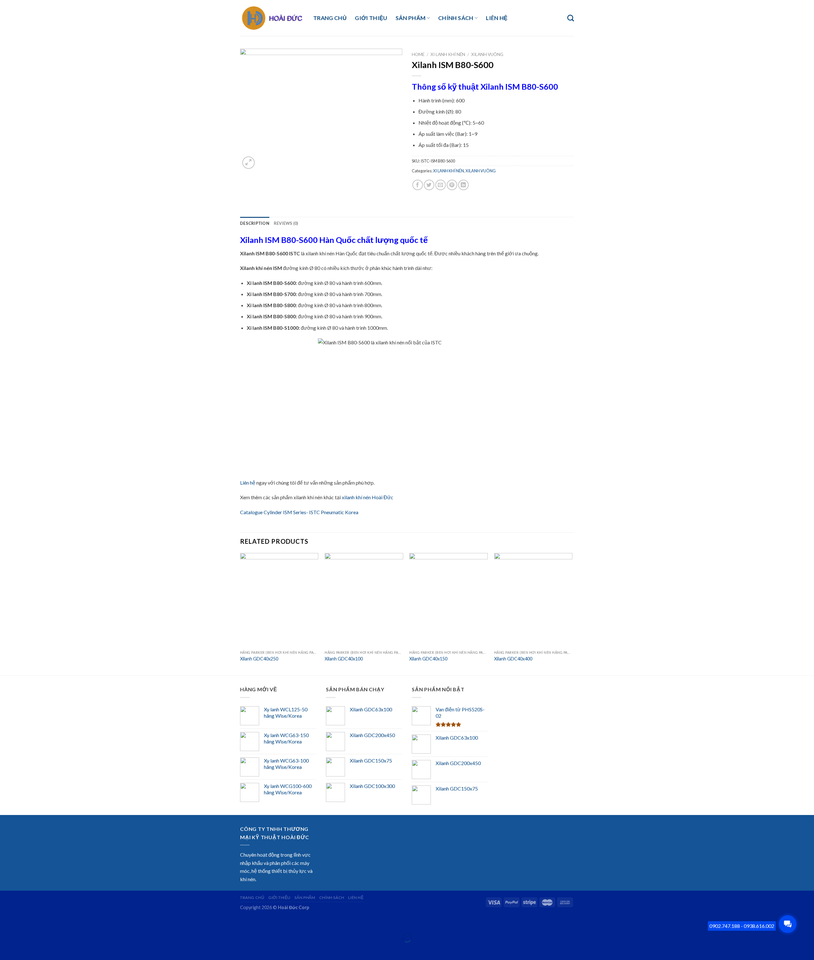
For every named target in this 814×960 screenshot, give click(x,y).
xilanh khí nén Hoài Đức (367, 497)
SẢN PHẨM (411, 18)
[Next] (572, 613)
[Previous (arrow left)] (6, 949)
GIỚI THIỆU (371, 18)
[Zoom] (248, 162)
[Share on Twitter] (429, 185)
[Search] (570, 18)
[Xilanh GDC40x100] (364, 600)
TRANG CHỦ (330, 18)
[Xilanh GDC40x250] (279, 600)
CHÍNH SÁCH (455, 18)
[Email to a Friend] (440, 185)
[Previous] (240, 613)
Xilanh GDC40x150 (428, 658)
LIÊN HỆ (496, 18)
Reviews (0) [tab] (286, 223)
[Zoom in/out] (24, 922)
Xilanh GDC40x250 (259, 658)
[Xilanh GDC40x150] (448, 600)
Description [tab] (254, 223)
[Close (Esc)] (6, 922)
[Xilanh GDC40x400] (533, 600)
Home (418, 54)
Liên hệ (247, 483)
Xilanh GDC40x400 (513, 658)
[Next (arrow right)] (24, 949)
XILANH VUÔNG (487, 54)
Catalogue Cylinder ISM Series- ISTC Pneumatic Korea (299, 512)
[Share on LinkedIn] (463, 185)
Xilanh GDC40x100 (344, 658)
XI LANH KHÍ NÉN (448, 54)
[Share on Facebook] (417, 185)
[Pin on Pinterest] (452, 185)
